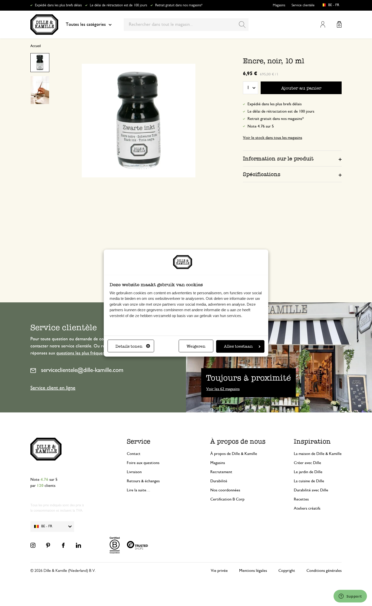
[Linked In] (78, 545)
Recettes (301, 499)
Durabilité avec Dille (311, 490)
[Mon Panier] (339, 24)
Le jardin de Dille (308, 472)
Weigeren (196, 346)
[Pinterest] (48, 545)
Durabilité (218, 481)
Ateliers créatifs (307, 508)
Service (138, 441)
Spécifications (261, 174)
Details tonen (128, 346)
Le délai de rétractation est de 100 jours (118, 5)
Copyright (286, 571)
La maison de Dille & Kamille (318, 454)
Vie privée (219, 571)
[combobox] (186, 24)
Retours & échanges (143, 481)
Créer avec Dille (307, 463)
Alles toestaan (238, 346)
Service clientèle (303, 5)
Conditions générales (324, 571)
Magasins (279, 5)
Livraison (134, 472)
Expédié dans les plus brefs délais (58, 5)
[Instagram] (32, 545)
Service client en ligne (52, 387)
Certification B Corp (227, 499)
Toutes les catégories (86, 24)
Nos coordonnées (225, 490)
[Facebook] (63, 545)
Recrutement (221, 472)
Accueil (35, 46)
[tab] (292, 158)
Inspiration (312, 441)
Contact (133, 454)
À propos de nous (237, 441)
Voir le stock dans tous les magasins (272, 138)
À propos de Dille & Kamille (233, 454)
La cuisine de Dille (309, 481)
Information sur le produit (278, 158)
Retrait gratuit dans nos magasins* (178, 5)
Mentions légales (253, 571)
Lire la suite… (138, 490)
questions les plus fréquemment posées (93, 353)
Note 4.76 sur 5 (260, 126)
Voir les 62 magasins (223, 389)
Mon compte (322, 24)
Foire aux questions (143, 463)
